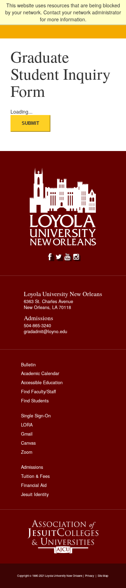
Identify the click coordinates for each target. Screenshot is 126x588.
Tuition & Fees (35, 476)
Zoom (26, 452)
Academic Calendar (40, 373)
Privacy (89, 576)
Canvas (28, 443)
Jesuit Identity (35, 494)
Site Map (103, 576)
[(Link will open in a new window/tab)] (63, 536)
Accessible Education (42, 382)
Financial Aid (34, 485)
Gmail (27, 434)
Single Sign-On (36, 416)
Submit (30, 123)
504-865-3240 (37, 325)
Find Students (35, 400)
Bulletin (28, 364)
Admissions (32, 467)
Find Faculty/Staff (38, 391)
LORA (27, 425)
